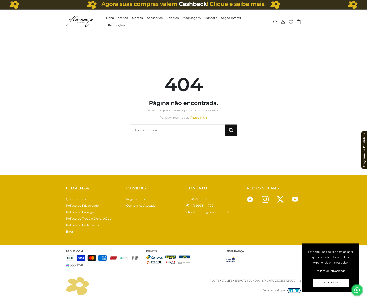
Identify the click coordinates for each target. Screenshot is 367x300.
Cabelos (172, 18)
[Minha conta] (283, 21)
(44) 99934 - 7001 (202, 205)
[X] (280, 199)
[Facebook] (250, 199)
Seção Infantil (231, 18)
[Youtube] (295, 199)
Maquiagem (192, 18)
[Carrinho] (298, 21)
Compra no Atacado (141, 205)
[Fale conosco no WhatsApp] (357, 290)
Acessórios (155, 18)
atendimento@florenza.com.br (208, 212)
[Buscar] (275, 21)
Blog (69, 231)
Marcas (137, 18)
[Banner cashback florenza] (183, 5)
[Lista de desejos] (291, 21)
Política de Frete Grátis (82, 225)
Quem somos (76, 199)
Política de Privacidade (82, 205)
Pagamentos (135, 199)
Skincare (211, 18)
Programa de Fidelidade (364, 150)
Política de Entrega (80, 212)
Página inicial (198, 117)
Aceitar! (330, 282)
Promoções (116, 25)
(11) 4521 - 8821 (196, 199)
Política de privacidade (331, 271)
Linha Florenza (117, 18)
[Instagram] (265, 199)
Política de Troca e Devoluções (88, 218)
